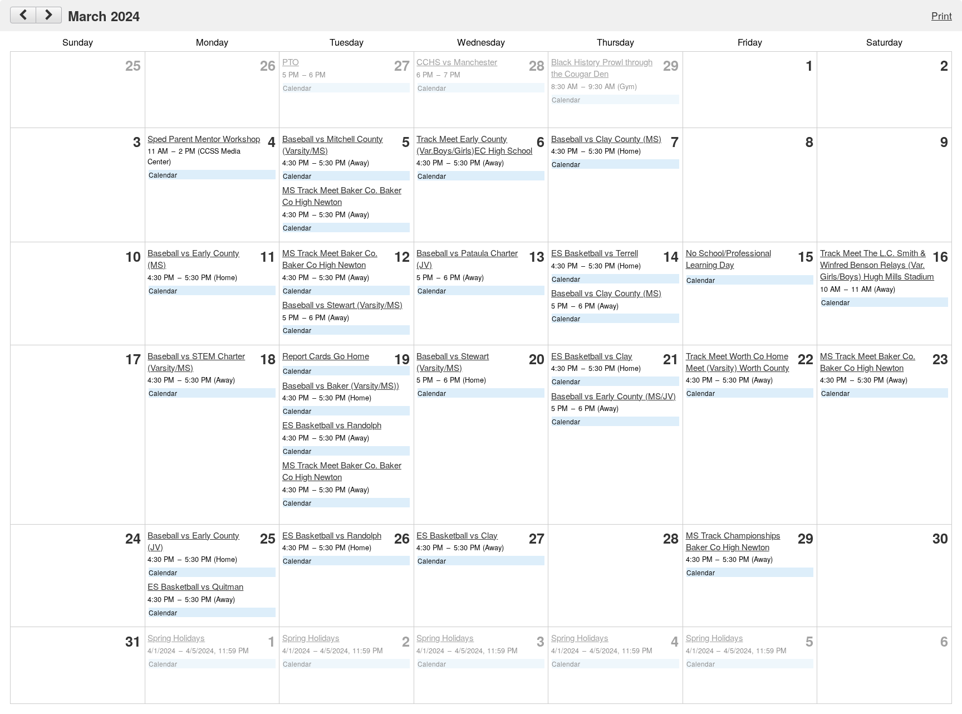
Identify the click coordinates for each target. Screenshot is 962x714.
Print (941, 15)
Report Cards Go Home (325, 355)
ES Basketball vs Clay (591, 355)
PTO (290, 61)
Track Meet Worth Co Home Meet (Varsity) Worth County (737, 361)
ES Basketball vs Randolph (331, 425)
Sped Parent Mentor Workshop (204, 138)
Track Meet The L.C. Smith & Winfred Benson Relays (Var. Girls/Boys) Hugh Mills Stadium (877, 264)
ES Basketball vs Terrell (594, 252)
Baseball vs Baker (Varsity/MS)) (340, 385)
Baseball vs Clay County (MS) (606, 138)
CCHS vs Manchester (456, 61)
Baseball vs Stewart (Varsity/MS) (342, 304)
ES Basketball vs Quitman (195, 586)
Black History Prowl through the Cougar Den (601, 67)
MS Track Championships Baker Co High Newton (733, 540)
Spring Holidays (176, 637)
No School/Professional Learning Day (728, 258)
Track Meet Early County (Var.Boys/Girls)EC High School (474, 144)
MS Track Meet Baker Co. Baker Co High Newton (329, 258)
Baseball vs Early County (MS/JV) (613, 396)
